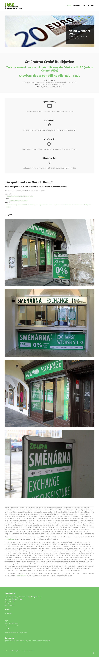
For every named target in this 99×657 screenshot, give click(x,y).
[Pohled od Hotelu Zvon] (51, 393)
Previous (2, 32)
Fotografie (77, 5)
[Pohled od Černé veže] (49, 252)
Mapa (84, 5)
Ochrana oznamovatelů (11, 626)
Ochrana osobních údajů (12, 623)
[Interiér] (51, 323)
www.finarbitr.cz (9, 539)
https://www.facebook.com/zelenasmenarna (19, 196)
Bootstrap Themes (30, 651)
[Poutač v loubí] (51, 464)
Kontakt (91, 5)
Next (96, 32)
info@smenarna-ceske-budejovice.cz (15, 633)
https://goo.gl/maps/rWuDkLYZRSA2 (17, 200)
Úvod (69, 5)
